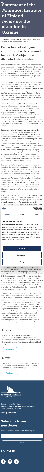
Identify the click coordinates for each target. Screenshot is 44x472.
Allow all (22, 248)
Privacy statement (8, 413)
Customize (21, 255)
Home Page (4, 39)
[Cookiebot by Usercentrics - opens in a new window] (33, 208)
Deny (22, 262)
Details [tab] (22, 214)
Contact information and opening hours (17, 406)
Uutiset (12, 39)
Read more (10, 349)
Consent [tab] (8, 214)
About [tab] (36, 214)
